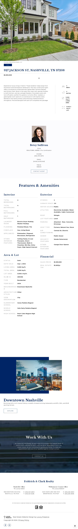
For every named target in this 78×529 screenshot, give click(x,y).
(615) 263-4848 (69, 493)
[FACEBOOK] (5, 525)
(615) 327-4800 (30, 492)
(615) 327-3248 (29, 493)
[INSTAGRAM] (9, 525)
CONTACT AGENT (39, 171)
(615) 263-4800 (69, 492)
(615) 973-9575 (39, 156)
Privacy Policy (24, 520)
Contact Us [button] (39, 456)
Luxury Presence (43, 517)
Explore (10, 411)
